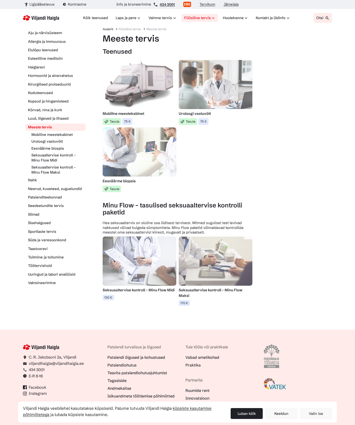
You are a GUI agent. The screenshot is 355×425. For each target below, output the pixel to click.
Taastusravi (38, 248)
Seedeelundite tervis (46, 205)
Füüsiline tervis (197, 17)
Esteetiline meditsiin (45, 58)
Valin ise (316, 413)
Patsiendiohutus (121, 365)
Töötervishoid (40, 265)
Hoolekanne (233, 17)
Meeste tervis (40, 127)
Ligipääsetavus (42, 4)
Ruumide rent (197, 390)
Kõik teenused (95, 17)
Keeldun (281, 413)
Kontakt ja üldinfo (270, 17)
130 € (108, 297)
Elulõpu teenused (43, 50)
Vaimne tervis (160, 17)
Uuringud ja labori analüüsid (51, 274)
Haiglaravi (36, 67)
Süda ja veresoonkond (47, 240)
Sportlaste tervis (42, 231)
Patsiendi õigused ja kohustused (136, 357)
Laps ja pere (126, 17)
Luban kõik (247, 413)
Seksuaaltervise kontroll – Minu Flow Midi (53, 157)
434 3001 (167, 4)
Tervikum (207, 4)
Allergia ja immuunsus (47, 41)
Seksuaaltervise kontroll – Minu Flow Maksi (53, 170)
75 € (127, 121)
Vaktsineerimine (42, 282)
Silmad (33, 214)
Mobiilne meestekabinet (52, 134)
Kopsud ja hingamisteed (48, 101)
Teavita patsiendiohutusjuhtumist (137, 372)
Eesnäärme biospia (47, 148)
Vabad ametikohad (202, 357)
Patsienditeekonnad (45, 197)
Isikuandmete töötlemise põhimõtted (141, 396)
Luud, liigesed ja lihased (48, 118)
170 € (184, 303)
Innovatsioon (197, 398)
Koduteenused (40, 92)
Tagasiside (117, 380)
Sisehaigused (39, 222)
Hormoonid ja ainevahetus (50, 75)
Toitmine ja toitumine (46, 257)
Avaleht (108, 29)
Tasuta (114, 121)
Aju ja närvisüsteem (45, 32)
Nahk (32, 180)
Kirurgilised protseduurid (49, 84)
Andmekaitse (119, 388)
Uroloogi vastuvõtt (47, 141)
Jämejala (231, 4)
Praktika (193, 365)
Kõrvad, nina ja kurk (45, 110)
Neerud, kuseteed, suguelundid (55, 188)
